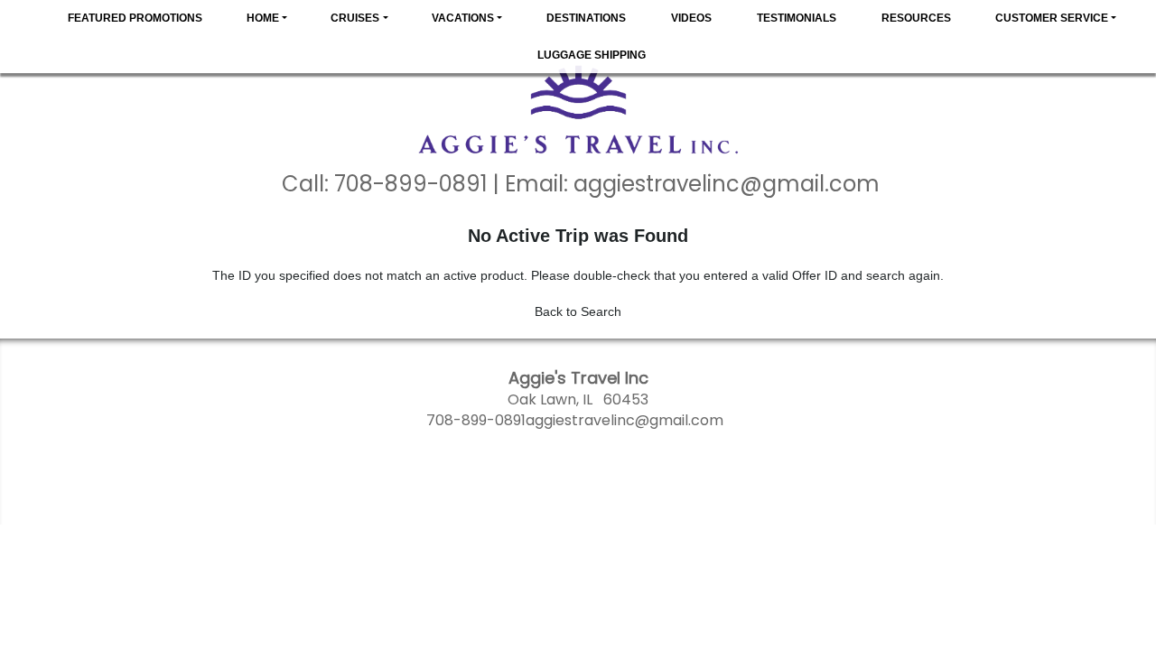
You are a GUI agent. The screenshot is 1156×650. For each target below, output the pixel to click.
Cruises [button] (355, 18)
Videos (691, 18)
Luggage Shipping (591, 55)
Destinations (586, 18)
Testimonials (796, 18)
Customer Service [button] (1051, 18)
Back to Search (578, 311)
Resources (916, 18)
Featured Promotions (135, 18)
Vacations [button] (463, 18)
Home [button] (263, 18)
